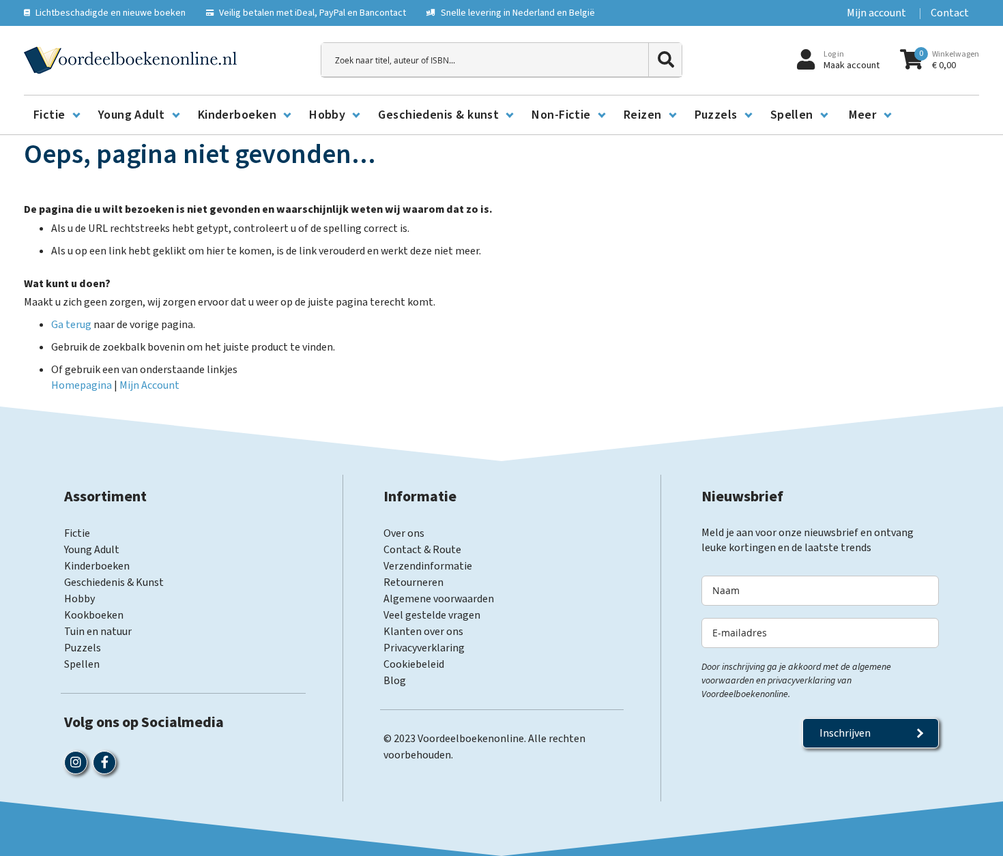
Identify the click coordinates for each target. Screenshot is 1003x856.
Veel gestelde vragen (431, 615)
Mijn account (876, 12)
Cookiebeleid (413, 664)
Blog (394, 680)
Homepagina (81, 385)
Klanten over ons (423, 631)
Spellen (82, 664)
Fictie (77, 533)
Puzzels (82, 647)
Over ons (403, 533)
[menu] (501, 115)
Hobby (79, 598)
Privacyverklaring (424, 647)
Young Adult (91, 549)
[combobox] (501, 60)
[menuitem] (56, 115)
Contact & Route (422, 549)
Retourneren (413, 582)
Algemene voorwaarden (438, 598)
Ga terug (71, 324)
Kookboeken (93, 615)
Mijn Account (149, 385)
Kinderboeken (97, 566)
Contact (950, 12)
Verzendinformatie (427, 566)
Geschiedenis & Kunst (114, 582)
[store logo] (130, 60)
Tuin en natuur (98, 631)
